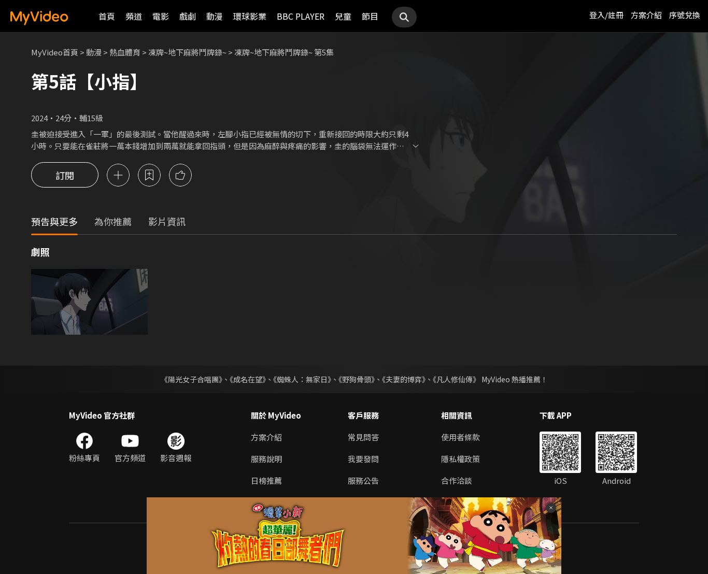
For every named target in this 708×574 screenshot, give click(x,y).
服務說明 (266, 458)
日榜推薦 (266, 480)
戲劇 (187, 16)
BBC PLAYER (300, 16)
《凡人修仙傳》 (456, 379)
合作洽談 (456, 480)
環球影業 (249, 16)
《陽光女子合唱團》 (191, 379)
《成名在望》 (248, 379)
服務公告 (363, 480)
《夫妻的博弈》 (404, 379)
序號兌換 (684, 14)
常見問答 (363, 437)
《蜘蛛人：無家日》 (302, 379)
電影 (160, 16)
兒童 (343, 16)
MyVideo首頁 (54, 52)
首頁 (106, 16)
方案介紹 (646, 14)
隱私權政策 (460, 458)
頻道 (133, 16)
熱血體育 (124, 52)
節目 (370, 16)
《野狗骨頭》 (356, 379)
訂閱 (64, 175)
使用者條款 (460, 437)
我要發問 (363, 458)
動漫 (214, 16)
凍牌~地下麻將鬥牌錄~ (187, 52)
